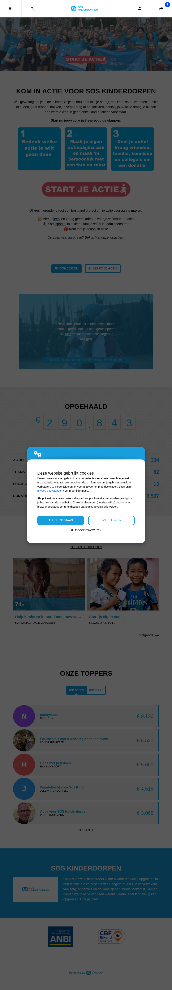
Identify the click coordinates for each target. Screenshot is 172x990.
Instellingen (111, 520)
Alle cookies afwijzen (86, 530)
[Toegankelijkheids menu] (167, 4)
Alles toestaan (61, 520)
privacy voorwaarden (49, 490)
